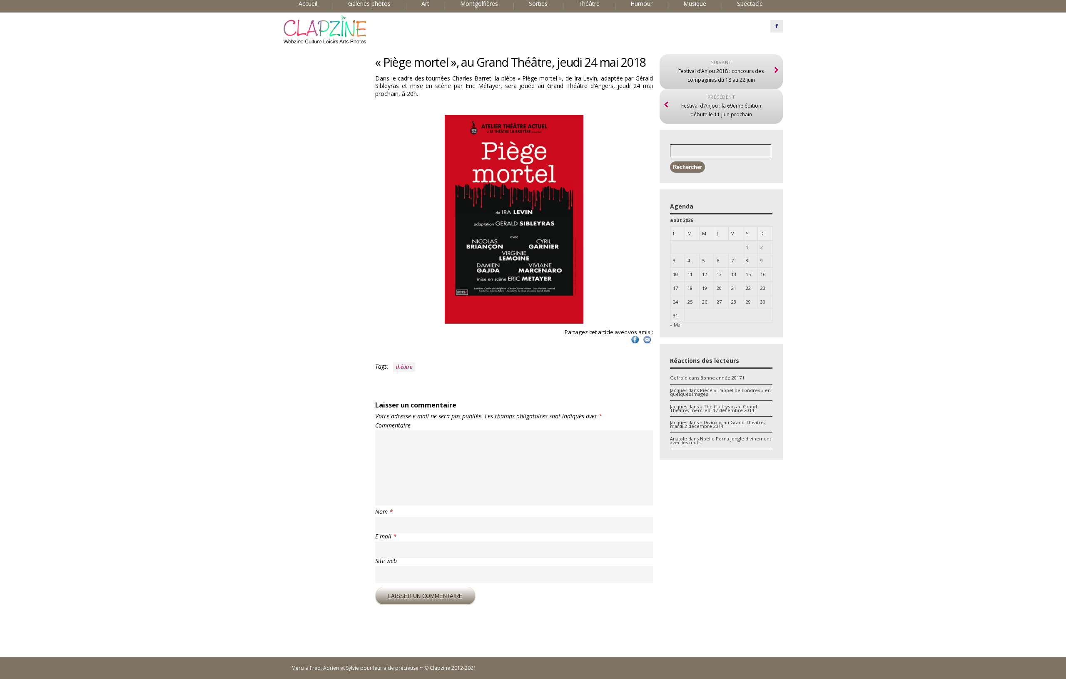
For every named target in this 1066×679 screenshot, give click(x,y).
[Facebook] (776, 26)
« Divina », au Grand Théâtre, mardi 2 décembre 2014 (717, 424)
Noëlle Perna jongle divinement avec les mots (720, 440)
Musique (694, 4)
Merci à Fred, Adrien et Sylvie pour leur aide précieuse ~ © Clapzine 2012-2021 (383, 667)
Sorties (538, 4)
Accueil (308, 4)
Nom (384, 512)
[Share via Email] (647, 343)
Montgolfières (479, 4)
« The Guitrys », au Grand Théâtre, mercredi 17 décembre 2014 (713, 408)
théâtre (404, 366)
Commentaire (393, 425)
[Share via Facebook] (635, 343)
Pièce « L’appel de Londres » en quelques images (720, 392)
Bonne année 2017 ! (722, 378)
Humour (641, 4)
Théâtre (589, 4)
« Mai (676, 325)
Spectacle (750, 4)
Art (425, 4)
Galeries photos (369, 4)
